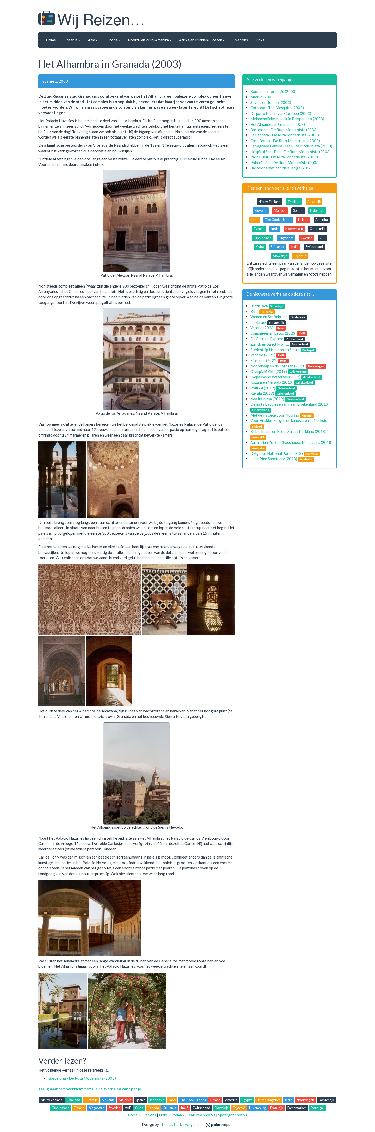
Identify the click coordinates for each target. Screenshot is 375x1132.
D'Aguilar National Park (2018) (276, 453)
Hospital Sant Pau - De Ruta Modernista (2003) (290, 151)
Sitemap (177, 1115)
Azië (91, 40)
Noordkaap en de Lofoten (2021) (278, 366)
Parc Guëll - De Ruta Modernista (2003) (284, 157)
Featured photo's (201, 1115)
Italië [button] (294, 247)
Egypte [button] (259, 229)
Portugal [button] (317, 1108)
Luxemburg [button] (257, 1108)
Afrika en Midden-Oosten (200, 40)
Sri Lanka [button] (277, 247)
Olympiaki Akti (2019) (268, 371)
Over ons (240, 40)
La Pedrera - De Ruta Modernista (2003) (284, 135)
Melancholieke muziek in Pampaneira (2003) (287, 118)
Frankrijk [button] (276, 1108)
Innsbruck (258, 322)
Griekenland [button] (263, 238)
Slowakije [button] (280, 256)
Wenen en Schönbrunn (269, 316)
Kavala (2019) (262, 393)
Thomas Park (171, 1124)
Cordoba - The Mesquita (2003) (277, 107)
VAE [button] (322, 238)
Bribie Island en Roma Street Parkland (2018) (288, 431)
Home (51, 40)
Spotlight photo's (232, 1115)
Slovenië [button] (261, 210)
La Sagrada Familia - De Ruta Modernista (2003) (291, 146)
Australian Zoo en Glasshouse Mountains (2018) (291, 442)
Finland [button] (79, 1108)
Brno (254, 311)
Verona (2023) (262, 327)
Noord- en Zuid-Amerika (148, 40)
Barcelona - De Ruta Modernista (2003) (82, 1078)
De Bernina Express (267, 338)
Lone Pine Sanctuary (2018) (273, 458)
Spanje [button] (298, 210)
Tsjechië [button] (300, 256)
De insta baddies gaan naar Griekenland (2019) (289, 404)
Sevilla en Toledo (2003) (270, 102)
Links (260, 40)
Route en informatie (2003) (273, 91)
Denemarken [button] (297, 1108)
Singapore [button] (286, 238)
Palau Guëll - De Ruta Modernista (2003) (285, 162)
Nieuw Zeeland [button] (270, 202)
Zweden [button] (306, 238)
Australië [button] (314, 202)
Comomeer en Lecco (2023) (273, 333)
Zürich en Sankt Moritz (269, 344)
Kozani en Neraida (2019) (271, 382)
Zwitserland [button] (314, 247)
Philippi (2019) (262, 387)
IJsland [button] (303, 220)
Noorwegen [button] (294, 229)
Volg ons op (195, 1124)
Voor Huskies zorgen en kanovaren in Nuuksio (288, 420)
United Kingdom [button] (269, 1100)
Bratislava (259, 306)
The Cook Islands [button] (278, 220)
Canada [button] (153, 1108)
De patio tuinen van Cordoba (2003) (280, 113)
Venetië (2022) (263, 355)
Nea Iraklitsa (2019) (267, 398)
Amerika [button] (321, 220)
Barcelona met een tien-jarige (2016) (281, 168)
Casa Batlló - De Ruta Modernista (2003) (285, 140)
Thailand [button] (294, 202)
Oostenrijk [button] (318, 229)
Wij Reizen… (101, 18)
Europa (111, 40)
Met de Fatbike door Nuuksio (274, 415)
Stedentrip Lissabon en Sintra (275, 349)
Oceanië (71, 40)
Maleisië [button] (280, 210)
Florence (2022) (264, 360)
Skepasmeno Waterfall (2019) (275, 377)
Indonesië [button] (317, 210)
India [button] (275, 229)
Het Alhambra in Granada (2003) (277, 124)
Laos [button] (254, 220)
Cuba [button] (260, 247)
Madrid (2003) (262, 97)
